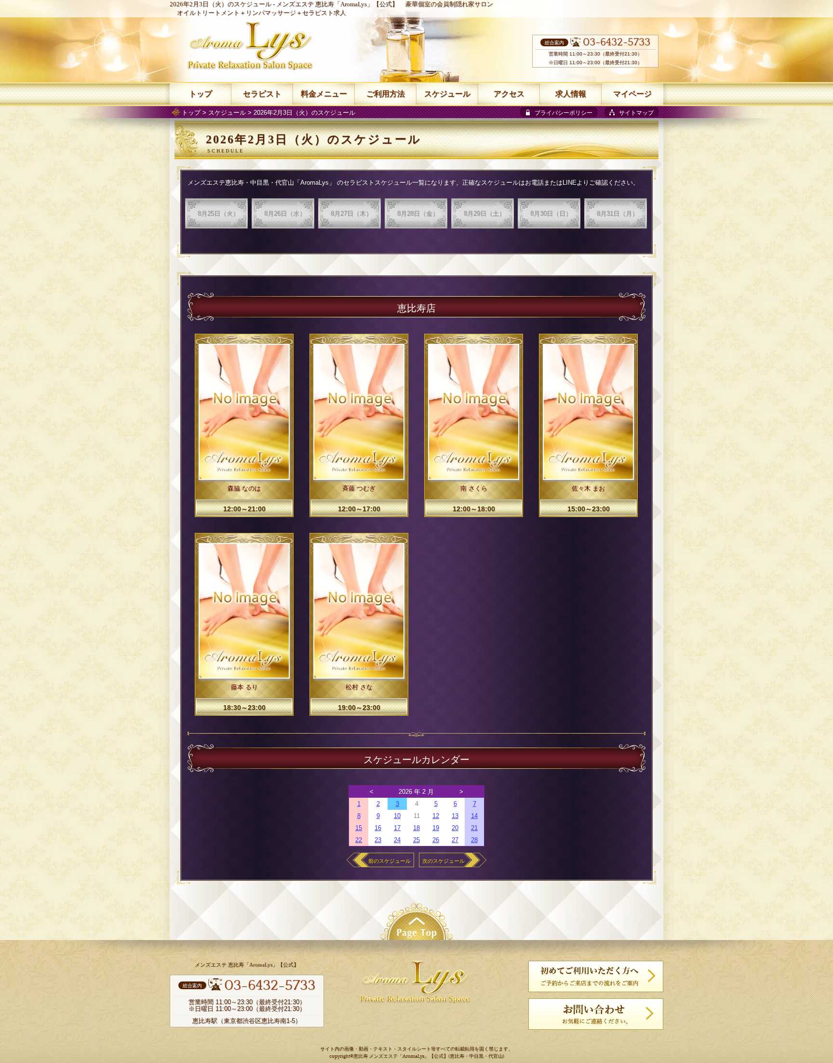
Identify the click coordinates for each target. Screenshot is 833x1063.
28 (474, 840)
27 (455, 840)
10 (397, 815)
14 (474, 815)
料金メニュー (324, 94)
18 (416, 827)
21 (474, 827)
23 (378, 840)
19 (435, 827)
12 (435, 815)
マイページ (632, 94)
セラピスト (262, 94)
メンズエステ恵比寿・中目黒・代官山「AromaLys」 (261, 182)
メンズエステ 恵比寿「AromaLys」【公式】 (337, 4)
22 (358, 840)
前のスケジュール (389, 861)
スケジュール (227, 112)
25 (416, 840)
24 (397, 840)
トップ (191, 112)
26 (435, 840)
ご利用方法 (385, 94)
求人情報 (570, 94)
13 (455, 815)
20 (455, 827)
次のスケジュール (443, 861)
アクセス (509, 94)
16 (378, 827)
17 (397, 827)
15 (358, 827)
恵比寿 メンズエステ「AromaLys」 (391, 1056)
